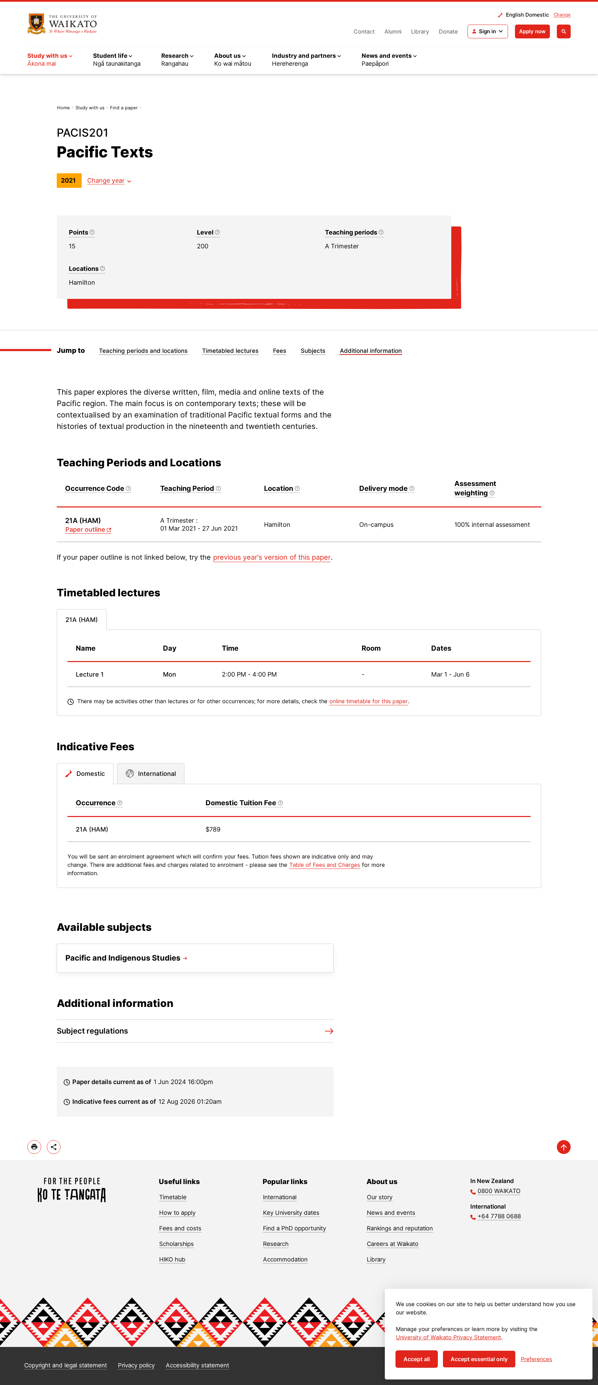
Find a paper (124, 107)
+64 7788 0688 (499, 1216)
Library (420, 31)
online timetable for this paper (368, 701)
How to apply (177, 1212)
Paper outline (85, 529)
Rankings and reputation (400, 1228)
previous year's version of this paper (271, 557)
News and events (391, 1212)
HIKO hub (172, 1259)
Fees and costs (180, 1228)
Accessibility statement (197, 1365)
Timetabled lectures (230, 350)
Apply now (532, 31)
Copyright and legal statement (65, 1365)
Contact (364, 31)
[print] (34, 1147)
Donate (448, 31)
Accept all (417, 1359)
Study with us (90, 107)
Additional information (371, 350)
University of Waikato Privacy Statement (448, 1337)
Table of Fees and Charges (324, 864)
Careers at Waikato (392, 1243)
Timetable (173, 1197)
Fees (279, 350)
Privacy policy (136, 1365)
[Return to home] (62, 23)
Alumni (392, 31)
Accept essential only (479, 1359)
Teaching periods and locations (143, 350)
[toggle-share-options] (54, 1147)
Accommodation (285, 1259)
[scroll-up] (564, 1147)
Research (276, 1243)
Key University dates (291, 1212)
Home (63, 107)
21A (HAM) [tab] (81, 619)
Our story (379, 1197)
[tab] (85, 773)
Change (562, 14)
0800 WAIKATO (499, 1190)
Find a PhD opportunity (294, 1228)
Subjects (313, 350)
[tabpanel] (299, 673)
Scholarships (176, 1243)
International (280, 1197)
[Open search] (564, 31)
